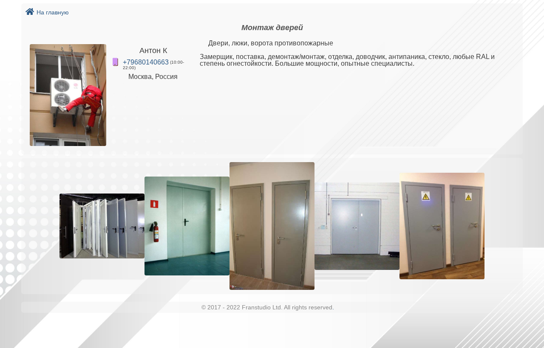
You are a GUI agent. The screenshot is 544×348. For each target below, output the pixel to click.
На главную (53, 12)
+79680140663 (146, 62)
